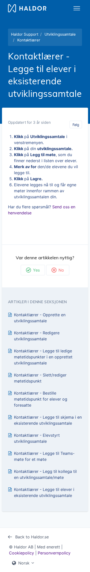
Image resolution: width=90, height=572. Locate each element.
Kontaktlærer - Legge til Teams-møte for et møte (44, 456)
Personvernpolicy (54, 552)
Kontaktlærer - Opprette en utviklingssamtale (40, 317)
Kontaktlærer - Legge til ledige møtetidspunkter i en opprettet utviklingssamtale (43, 356)
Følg (75, 124)
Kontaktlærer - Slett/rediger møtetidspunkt (40, 378)
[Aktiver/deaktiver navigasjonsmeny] (77, 8)
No (61, 270)
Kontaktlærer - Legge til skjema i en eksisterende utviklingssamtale (48, 420)
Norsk (24, 562)
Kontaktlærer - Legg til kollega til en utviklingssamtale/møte (45, 474)
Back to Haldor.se (31, 536)
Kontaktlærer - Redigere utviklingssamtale (37, 335)
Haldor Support (24, 34)
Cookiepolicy (21, 552)
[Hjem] (27, 8)
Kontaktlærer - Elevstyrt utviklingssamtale (37, 438)
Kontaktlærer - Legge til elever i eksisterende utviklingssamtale (44, 492)
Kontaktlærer (28, 40)
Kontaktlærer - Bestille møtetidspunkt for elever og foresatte (40, 399)
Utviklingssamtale (60, 34)
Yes (36, 270)
